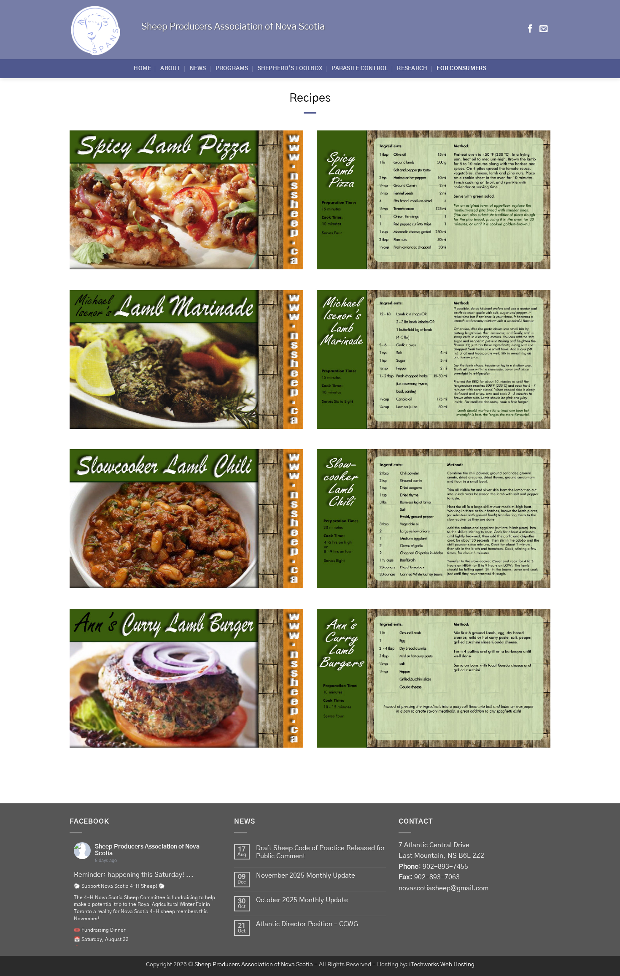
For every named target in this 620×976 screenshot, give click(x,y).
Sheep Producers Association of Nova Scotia (253, 965)
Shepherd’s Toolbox (290, 68)
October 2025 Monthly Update (302, 900)
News (198, 68)
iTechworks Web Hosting (441, 965)
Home (142, 68)
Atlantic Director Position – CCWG (307, 924)
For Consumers (461, 68)
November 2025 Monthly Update (305, 875)
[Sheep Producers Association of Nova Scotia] (99, 29)
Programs (232, 68)
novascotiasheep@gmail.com (443, 888)
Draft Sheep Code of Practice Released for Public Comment (320, 852)
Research (412, 68)
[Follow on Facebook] (530, 29)
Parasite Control (360, 68)
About (170, 68)
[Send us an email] (543, 29)
